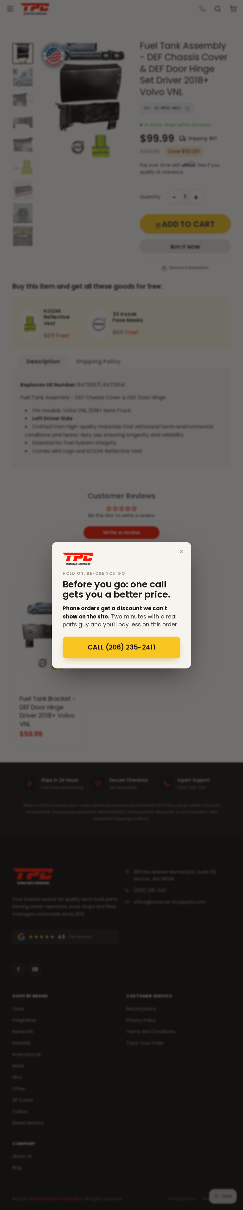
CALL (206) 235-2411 (122, 647)
